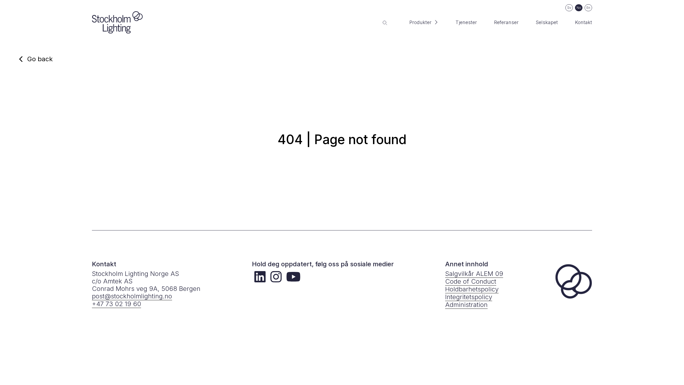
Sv (569, 8)
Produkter (420, 22)
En (588, 8)
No (579, 8)
